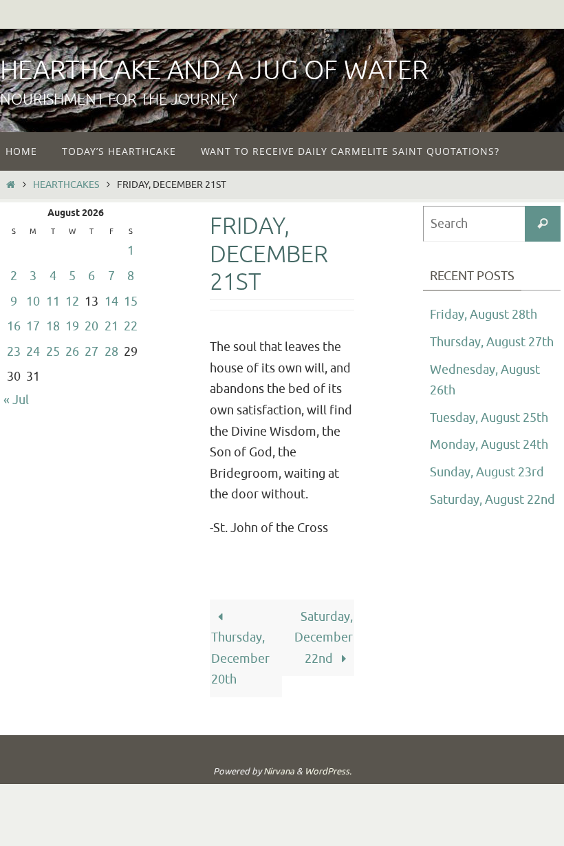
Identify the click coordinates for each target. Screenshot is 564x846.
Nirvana (278, 771)
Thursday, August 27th (492, 342)
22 (131, 326)
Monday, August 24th (489, 444)
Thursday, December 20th (240, 658)
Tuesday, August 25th (489, 417)
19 (72, 326)
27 (91, 351)
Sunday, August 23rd (487, 472)
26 (72, 351)
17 (33, 326)
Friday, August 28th (483, 314)
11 (53, 301)
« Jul (16, 400)
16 (14, 326)
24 (33, 351)
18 (53, 326)
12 (72, 301)
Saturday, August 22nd (492, 499)
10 (33, 301)
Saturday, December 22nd (323, 637)
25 (53, 351)
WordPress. (328, 771)
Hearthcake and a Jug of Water (214, 70)
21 (111, 326)
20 (91, 326)
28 (111, 351)
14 (111, 301)
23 (14, 351)
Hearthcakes (66, 184)
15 (131, 301)
